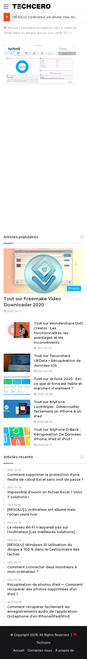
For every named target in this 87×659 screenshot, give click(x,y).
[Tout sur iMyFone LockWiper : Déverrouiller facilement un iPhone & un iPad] (17, 409)
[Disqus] (43, 162)
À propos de (64, 650)
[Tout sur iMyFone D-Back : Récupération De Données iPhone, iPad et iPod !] (17, 436)
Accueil (12, 28)
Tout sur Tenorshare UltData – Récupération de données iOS (57, 360)
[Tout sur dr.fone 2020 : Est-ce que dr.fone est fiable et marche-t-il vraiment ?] (17, 386)
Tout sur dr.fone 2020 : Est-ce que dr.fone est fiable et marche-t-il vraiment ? (58, 384)
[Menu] (6, 8)
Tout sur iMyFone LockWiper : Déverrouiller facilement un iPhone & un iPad (57, 409)
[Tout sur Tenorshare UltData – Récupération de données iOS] (17, 363)
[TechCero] (31, 6)
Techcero (43, 642)
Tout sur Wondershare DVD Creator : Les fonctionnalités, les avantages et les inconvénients (58, 332)
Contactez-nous (40, 650)
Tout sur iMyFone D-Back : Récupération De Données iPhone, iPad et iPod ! (57, 434)
